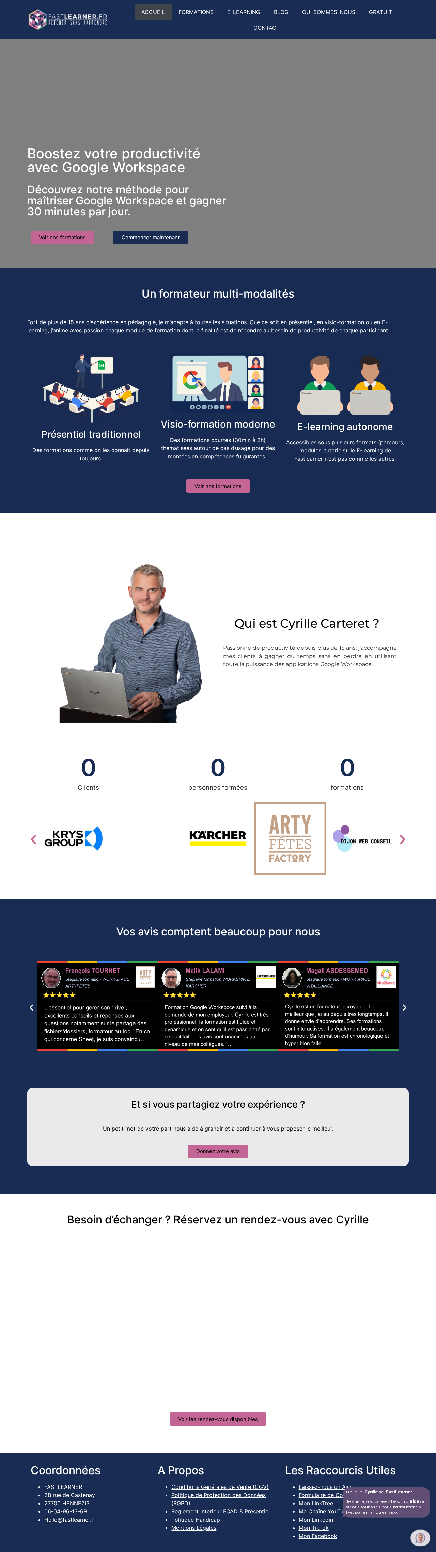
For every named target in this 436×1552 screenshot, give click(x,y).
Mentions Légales (193, 1527)
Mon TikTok (314, 1527)
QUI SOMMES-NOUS (328, 12)
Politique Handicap (195, 1519)
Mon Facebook (318, 1536)
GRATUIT (380, 12)
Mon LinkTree (316, 1503)
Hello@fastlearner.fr (69, 1519)
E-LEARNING (243, 12)
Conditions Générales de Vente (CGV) (220, 1486)
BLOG (281, 12)
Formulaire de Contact (327, 1495)
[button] (33, 839)
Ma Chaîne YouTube (324, 1511)
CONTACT (266, 27)
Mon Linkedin (316, 1519)
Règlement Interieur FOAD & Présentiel (220, 1511)
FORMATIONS (196, 12)
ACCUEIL (153, 12)
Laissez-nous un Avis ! (327, 1486)
